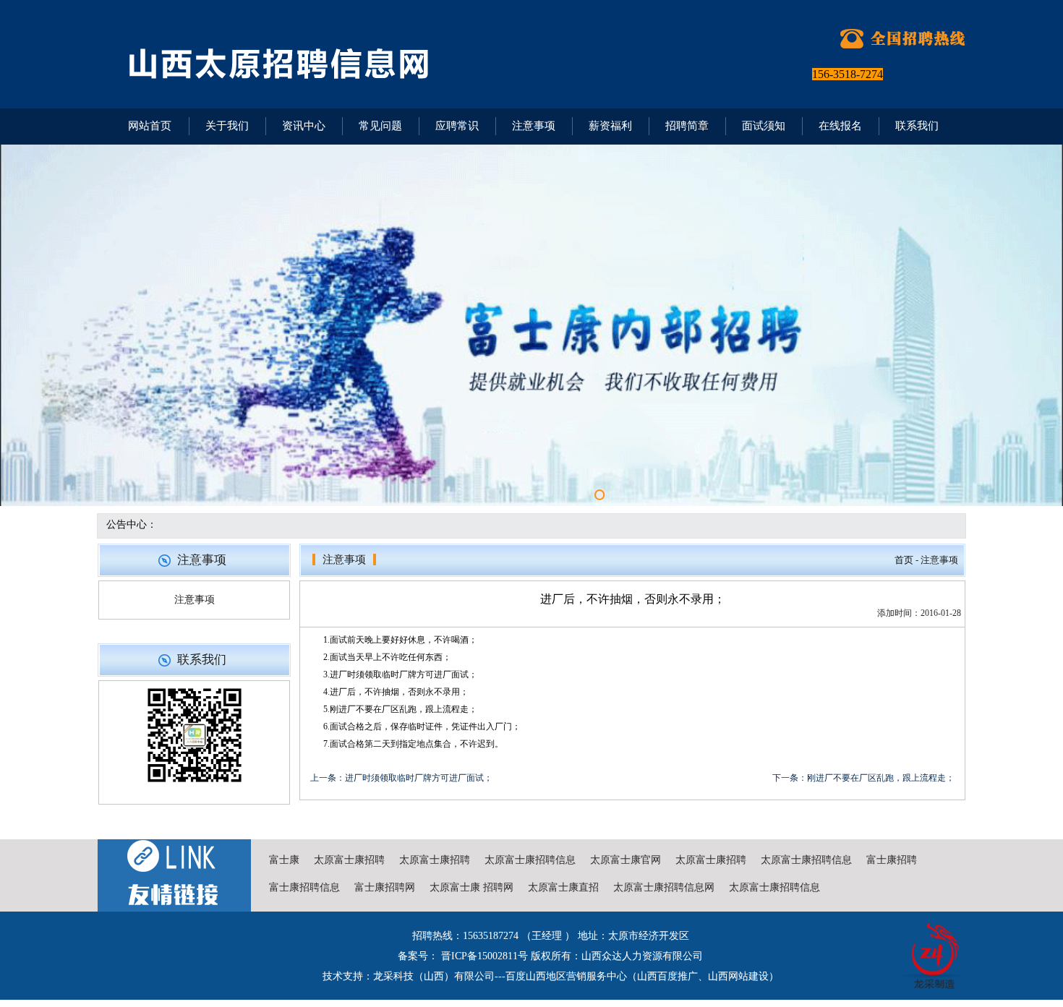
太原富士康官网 (625, 859)
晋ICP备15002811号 (483, 956)
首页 (904, 559)
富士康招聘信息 (304, 887)
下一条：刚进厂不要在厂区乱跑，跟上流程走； (863, 778)
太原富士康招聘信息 (530, 859)
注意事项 (194, 599)
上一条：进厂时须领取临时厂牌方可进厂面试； (401, 778)
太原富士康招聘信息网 (663, 887)
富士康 (284, 859)
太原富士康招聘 (349, 859)
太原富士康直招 (563, 887)
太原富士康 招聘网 (471, 887)
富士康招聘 (891, 859)
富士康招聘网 (384, 887)
